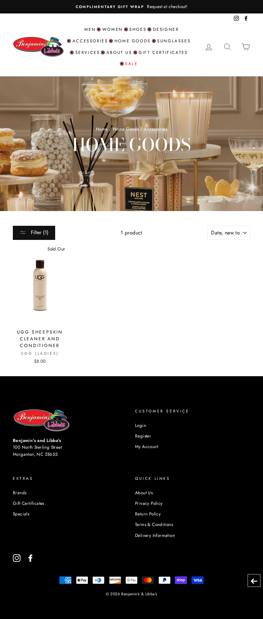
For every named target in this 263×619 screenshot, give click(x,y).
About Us (144, 492)
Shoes (137, 29)
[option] (131, 6)
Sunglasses (174, 41)
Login (140, 425)
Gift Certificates (163, 52)
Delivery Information (155, 535)
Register (143, 436)
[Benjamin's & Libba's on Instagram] (17, 558)
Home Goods (133, 41)
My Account (146, 446)
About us (119, 52)
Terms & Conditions (154, 524)
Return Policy (148, 514)
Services (87, 52)
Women (112, 29)
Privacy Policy (149, 503)
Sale (131, 64)
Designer (166, 29)
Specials (21, 514)
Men (90, 29)
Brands (19, 492)
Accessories (90, 41)
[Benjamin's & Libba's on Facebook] (30, 558)
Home (102, 129)
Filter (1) (38, 232)
